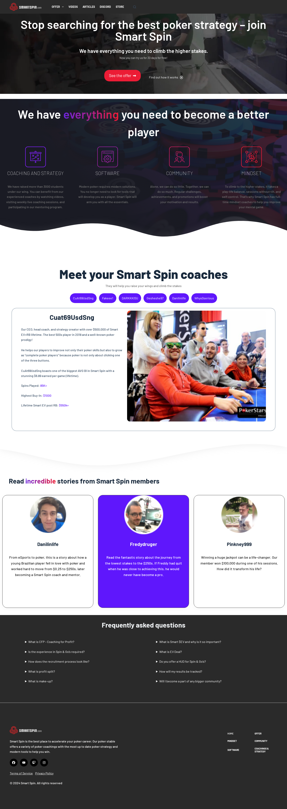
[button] (166, 77)
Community (261, 741)
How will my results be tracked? (180, 671)
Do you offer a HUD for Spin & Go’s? (182, 661)
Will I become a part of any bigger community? (190, 681)
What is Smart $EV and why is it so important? (190, 642)
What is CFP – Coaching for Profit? (51, 642)
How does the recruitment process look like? (58, 661)
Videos (73, 6)
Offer (56, 6)
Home (230, 733)
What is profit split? (41, 671)
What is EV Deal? (170, 651)
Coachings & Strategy (262, 750)
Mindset (232, 741)
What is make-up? (40, 681)
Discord (105, 6)
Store (120, 6)
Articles (89, 6)
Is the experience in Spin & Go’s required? (56, 651)
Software (233, 750)
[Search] (134, 6)
